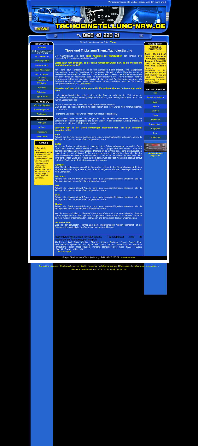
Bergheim (155, 128)
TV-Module (42, 83)
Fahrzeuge (42, 92)
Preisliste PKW (41, 65)
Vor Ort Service (42, 74)
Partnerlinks (42, 137)
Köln (156, 93)
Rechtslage (42, 114)
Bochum (155, 111)
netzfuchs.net (138, 266)
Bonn (155, 133)
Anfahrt (41, 127)
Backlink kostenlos (89, 266)
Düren (155, 102)
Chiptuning (42, 88)
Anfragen (42, 123)
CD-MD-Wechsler (83, 84)
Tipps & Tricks (42, 96)
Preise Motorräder (42, 70)
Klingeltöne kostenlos (48, 266)
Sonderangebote (42, 110)
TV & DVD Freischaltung (42, 79)
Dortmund (155, 120)
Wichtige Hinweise (42, 105)
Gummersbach (155, 124)
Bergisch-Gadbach (155, 97)
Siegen (155, 106)
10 (125, 269)
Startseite (42, 47)
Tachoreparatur (42, 61)
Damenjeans (125, 266)
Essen (155, 115)
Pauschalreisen (152, 266)
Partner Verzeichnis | (88, 269)
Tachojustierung (42, 56)
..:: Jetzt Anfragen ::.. (64, 251)
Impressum (42, 132)
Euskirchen (155, 137)
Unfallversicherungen (69, 266)
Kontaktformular (128, 257)
